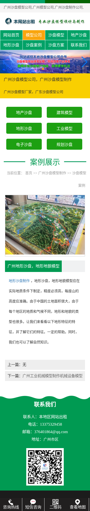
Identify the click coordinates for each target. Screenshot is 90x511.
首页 (28, 173)
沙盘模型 (56, 35)
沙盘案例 (34, 45)
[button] (43, 69)
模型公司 (34, 35)
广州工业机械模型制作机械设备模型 (52, 376)
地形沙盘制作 (19, 281)
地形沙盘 (11, 45)
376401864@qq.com (51, 432)
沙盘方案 (56, 45)
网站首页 (11, 35)
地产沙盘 (79, 35)
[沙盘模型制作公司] (45, 21)
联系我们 (79, 45)
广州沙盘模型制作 (52, 173)
